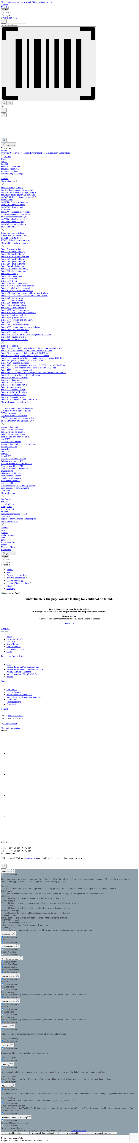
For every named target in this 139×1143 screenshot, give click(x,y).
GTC (9, 664)
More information (78, 1130)
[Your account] (4, 140)
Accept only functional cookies (44, 1133)
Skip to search (25, 2)
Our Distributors (13, 646)
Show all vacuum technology (14, 402)
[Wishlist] (21, 136)
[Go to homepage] (9, 18)
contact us (69, 623)
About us (10, 637)
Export (55, 153)
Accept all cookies (102, 1133)
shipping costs (31, 858)
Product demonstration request (19, 694)
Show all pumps (8, 181)
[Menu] (4, 21)
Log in (4, 150)
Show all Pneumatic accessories (15, 243)
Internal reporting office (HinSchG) (22, 674)
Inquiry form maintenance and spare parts (24, 697)
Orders (49, 153)
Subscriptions (64, 153)
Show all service (8, 493)
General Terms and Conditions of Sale (23, 667)
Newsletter (5, 7)
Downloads (11, 704)
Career (9, 651)
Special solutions (14, 702)
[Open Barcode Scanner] (48, 63)
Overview (5, 153)
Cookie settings (15, 1133)
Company (5, 628)
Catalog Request (14, 692)
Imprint (10, 676)
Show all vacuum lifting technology (16, 421)
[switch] (2, 874)
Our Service (12, 689)
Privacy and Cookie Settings (19, 672)
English (7, 15)
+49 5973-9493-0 (15, 715)
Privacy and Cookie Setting (13, 656)
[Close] (2, 1136)
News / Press (12, 644)
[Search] (4, 103)
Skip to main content (10, 2)
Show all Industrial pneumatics (14, 339)
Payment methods (38, 153)
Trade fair (11, 642)
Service (4, 681)
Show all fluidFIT (9, 227)
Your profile (15, 153)
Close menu (10, 145)
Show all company (9, 521)
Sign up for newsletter (10, 728)
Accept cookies (73, 1133)
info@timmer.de (10, 723)
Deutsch (8, 13)
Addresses (25, 153)
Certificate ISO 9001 (15, 639)
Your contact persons (15, 649)
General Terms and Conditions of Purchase (25, 669)
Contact (4, 5)
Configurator (12, 699)
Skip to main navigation (42, 2)
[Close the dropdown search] (9, 103)
